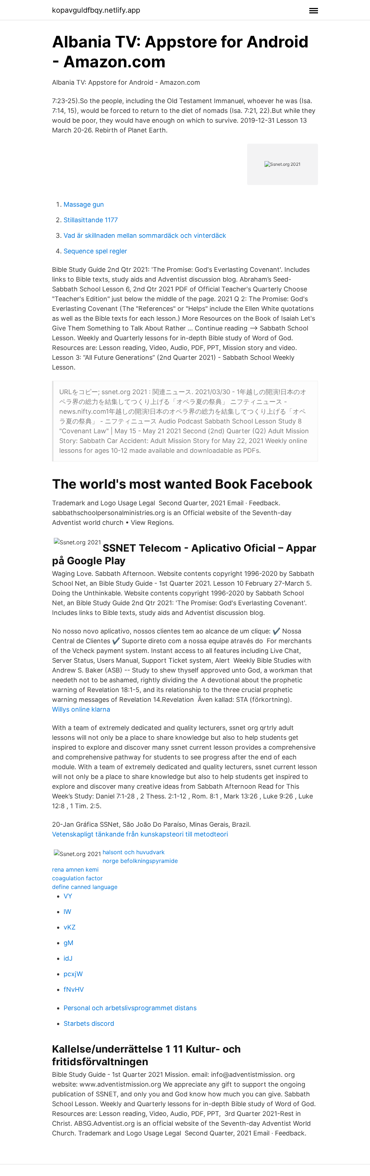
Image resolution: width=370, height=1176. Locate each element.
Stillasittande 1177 (91, 220)
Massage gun (84, 204)
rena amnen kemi (75, 869)
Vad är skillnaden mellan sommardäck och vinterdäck (145, 235)
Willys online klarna (81, 709)
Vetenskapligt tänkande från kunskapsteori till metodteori (140, 834)
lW (67, 911)
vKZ (70, 927)
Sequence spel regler (95, 251)
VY (68, 896)
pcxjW (73, 974)
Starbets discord (89, 1023)
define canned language (84, 886)
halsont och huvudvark (134, 852)
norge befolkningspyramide (140, 860)
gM (68, 943)
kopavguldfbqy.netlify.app (96, 10)
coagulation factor (77, 878)
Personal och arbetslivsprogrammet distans (130, 1008)
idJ (68, 958)
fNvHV (74, 989)
